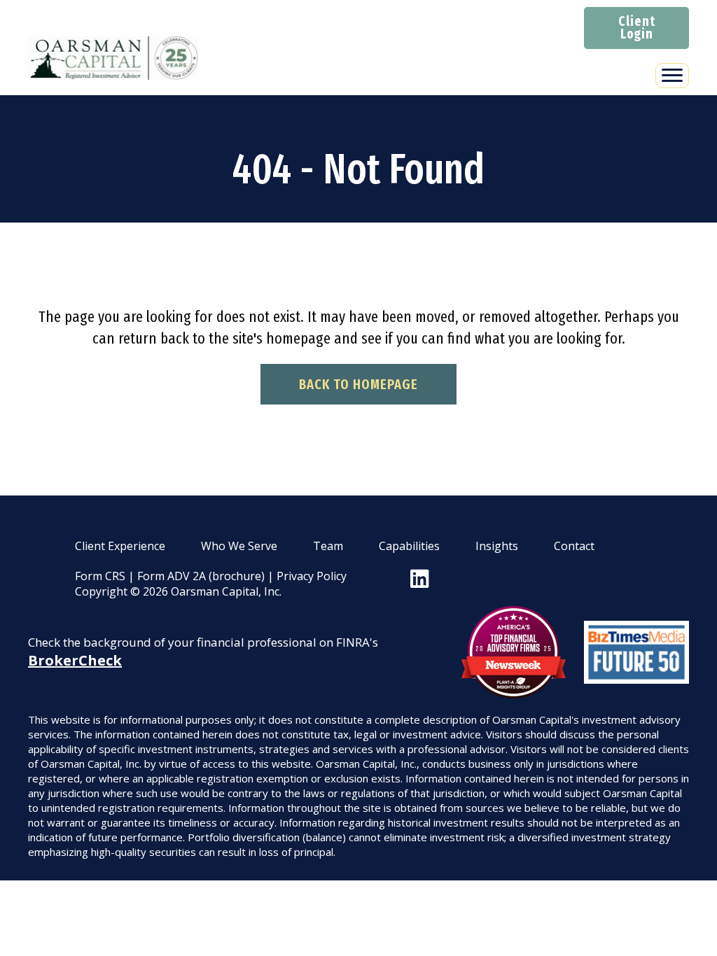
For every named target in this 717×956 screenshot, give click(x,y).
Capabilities (409, 546)
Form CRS (100, 576)
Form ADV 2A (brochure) (201, 576)
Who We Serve (239, 546)
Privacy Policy (312, 576)
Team (328, 546)
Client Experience (120, 546)
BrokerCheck (75, 660)
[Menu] (672, 75)
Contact (574, 546)
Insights (496, 546)
